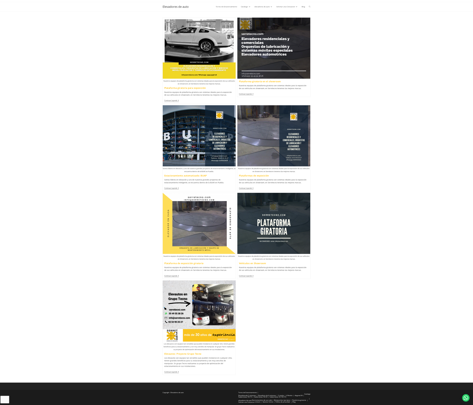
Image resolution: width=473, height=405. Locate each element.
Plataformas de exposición (254, 175)
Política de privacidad (282, 402)
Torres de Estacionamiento (247, 392)
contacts (258, 402)
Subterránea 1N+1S (245, 397)
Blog (294, 402)
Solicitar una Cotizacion (246, 402)
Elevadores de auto (176, 7)
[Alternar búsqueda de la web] (309, 6)
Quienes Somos (268, 402)
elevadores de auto (245, 400)
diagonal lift (299, 395)
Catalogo (307, 394)
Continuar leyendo (171, 100)
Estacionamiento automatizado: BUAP (185, 175)
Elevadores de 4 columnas (267, 395)
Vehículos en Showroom (252, 263)
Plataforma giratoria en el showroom (260, 81)
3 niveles (281, 395)
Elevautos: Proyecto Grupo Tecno (183, 353)
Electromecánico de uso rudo (262, 400)
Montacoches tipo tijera (282, 400)
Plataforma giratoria (299, 400)
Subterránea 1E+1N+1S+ (278, 397)
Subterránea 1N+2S (261, 397)
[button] (466, 398)
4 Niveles (289, 395)
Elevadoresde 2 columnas (247, 395)
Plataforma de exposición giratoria (183, 263)
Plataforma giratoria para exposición (185, 87)
